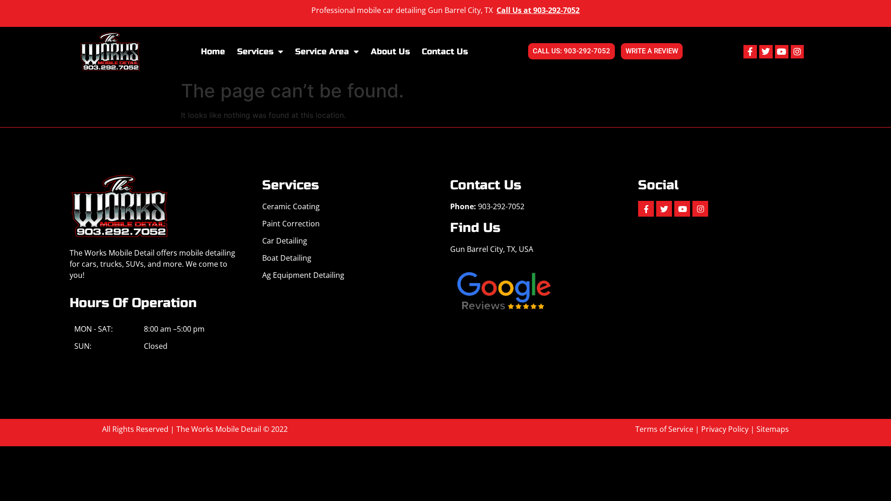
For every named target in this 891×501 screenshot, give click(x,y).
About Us (390, 51)
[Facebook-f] (750, 51)
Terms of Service (664, 429)
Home (213, 51)
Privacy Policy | (728, 429)
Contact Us (445, 51)
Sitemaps (772, 429)
